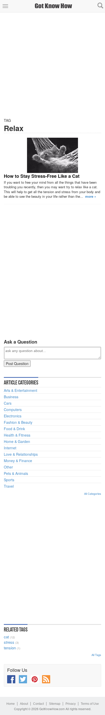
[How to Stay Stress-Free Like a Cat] (52, 155)
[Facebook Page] (11, 679)
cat (6, 636)
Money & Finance (18, 460)
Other (8, 467)
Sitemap (54, 704)
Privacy (70, 704)
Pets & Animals (16, 473)
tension (10, 647)
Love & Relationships (21, 454)
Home (10, 704)
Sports (9, 479)
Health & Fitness (17, 435)
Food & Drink (14, 428)
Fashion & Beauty (18, 422)
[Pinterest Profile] (35, 679)
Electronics (12, 415)
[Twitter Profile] (23, 679)
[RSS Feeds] (46, 679)
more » (90, 196)
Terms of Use (90, 704)
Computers (13, 409)
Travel (9, 486)
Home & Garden (17, 441)
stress (9, 642)
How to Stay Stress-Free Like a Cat (42, 176)
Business (11, 396)
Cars (7, 403)
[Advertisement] (52, 65)
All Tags (96, 655)
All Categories (92, 493)
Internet (10, 447)
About (24, 704)
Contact (38, 704)
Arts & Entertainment (20, 390)
